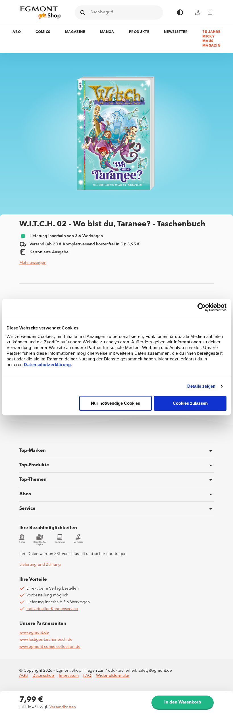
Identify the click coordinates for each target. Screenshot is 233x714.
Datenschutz (43, 676)
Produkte (139, 32)
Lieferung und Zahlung (40, 565)
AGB (23, 676)
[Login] (198, 12)
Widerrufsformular (112, 676)
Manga (107, 32)
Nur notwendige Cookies (115, 403)
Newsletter (176, 32)
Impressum (69, 676)
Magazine (75, 32)
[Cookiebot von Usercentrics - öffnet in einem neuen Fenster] (201, 307)
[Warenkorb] (210, 12)
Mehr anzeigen (32, 263)
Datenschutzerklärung (47, 364)
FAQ (87, 676)
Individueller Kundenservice (52, 609)
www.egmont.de (34, 632)
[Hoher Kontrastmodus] (180, 12)
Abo (17, 32)
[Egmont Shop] (40, 12)
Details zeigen (201, 386)
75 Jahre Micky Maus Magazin (211, 38)
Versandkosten (62, 707)
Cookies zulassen (190, 403)
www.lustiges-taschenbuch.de (45, 640)
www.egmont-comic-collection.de (49, 647)
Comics (43, 32)
